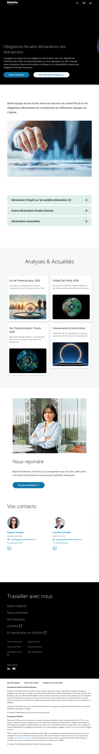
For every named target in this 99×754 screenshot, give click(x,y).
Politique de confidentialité (53, 683)
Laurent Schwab (61, 532)
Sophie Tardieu (15, 532)
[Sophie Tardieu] (13, 523)
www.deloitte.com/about (23, 738)
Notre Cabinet (16, 606)
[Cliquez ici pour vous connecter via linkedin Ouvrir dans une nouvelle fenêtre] (9, 548)
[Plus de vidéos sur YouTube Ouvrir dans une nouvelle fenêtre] (13, 668)
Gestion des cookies (31, 683)
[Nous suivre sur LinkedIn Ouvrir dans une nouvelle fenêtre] (8, 668)
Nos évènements (35, 647)
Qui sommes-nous (14, 641)
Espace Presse (34, 641)
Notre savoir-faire (14, 647)
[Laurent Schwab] (59, 523)
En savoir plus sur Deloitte (25, 632)
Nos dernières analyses (50, 74)
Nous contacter (16, 74)
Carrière (13, 626)
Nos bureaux (16, 619)
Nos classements (35, 652)
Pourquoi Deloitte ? (27, 485)
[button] (77, 3)
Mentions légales (13, 683)
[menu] (90, 3)
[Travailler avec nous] (84, 3)
